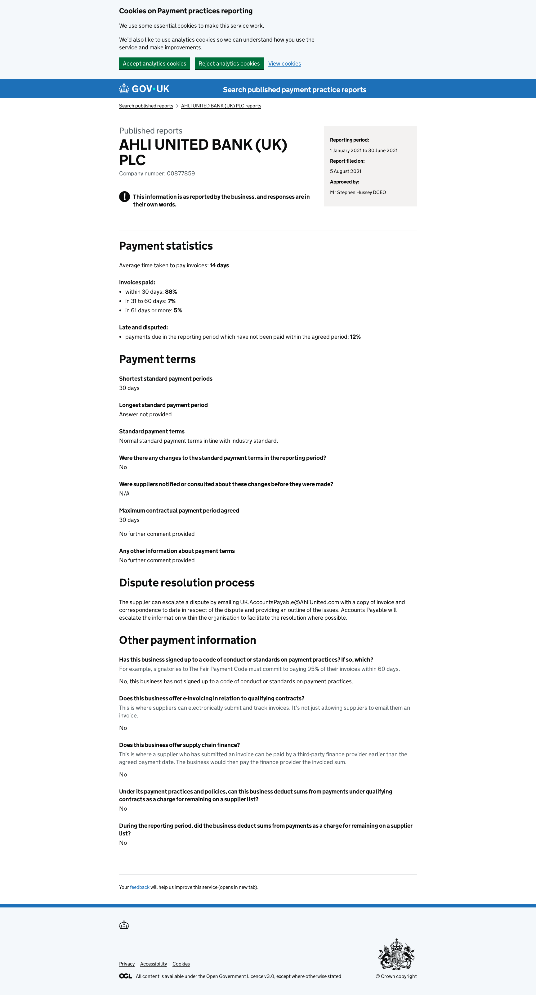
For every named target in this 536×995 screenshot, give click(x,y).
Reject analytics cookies (229, 63)
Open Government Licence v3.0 (240, 976)
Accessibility (153, 964)
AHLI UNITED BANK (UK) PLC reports (221, 106)
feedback (140, 887)
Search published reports (146, 106)
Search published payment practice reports (295, 89)
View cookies (284, 63)
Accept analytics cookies (154, 63)
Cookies (181, 964)
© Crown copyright (396, 976)
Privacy (127, 964)
